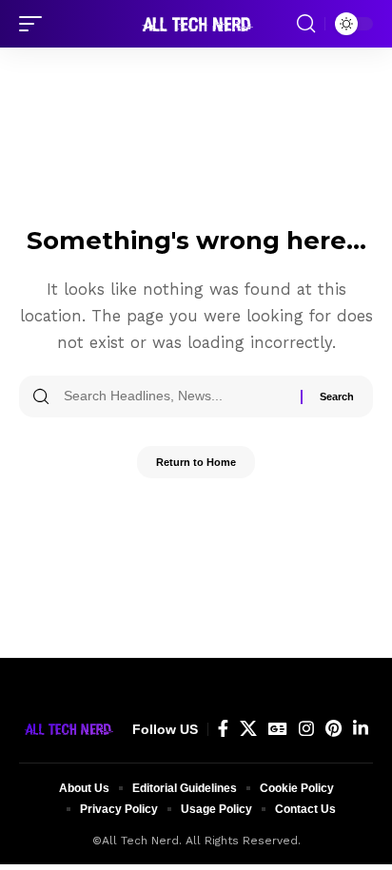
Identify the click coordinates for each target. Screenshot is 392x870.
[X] (248, 729)
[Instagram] (306, 729)
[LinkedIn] (360, 729)
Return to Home (196, 462)
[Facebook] (223, 729)
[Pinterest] (333, 729)
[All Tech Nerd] (196, 24)
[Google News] (278, 729)
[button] (35, 23)
